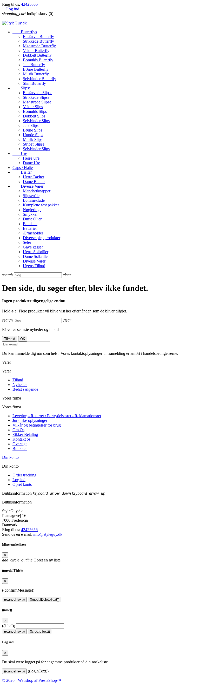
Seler (27, 242)
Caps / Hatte (22, 167)
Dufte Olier (32, 219)
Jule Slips (30, 125)
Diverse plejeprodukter (41, 237)
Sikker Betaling (25, 434)
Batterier (30, 228)
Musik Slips (32, 139)
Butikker (19, 448)
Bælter (22, 172)
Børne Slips (32, 130)
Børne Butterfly (36, 69)
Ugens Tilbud (34, 266)
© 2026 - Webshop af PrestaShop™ (31, 680)
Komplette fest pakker (41, 205)
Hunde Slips (33, 135)
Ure (19, 153)
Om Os (18, 430)
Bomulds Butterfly (38, 60)
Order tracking (24, 475)
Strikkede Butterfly (38, 41)
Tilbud (17, 380)
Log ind (18, 479)
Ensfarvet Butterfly (38, 36)
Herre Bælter (33, 177)
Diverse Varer (27, 186)
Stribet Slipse (33, 144)
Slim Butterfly (34, 83)
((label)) (8, 626)
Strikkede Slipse (36, 97)
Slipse (21, 88)
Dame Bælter (34, 181)
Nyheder (19, 384)
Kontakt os (21, 439)
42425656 (29, 4)
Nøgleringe (32, 209)
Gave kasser (33, 247)
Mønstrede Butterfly (39, 46)
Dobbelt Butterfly (37, 55)
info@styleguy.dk (47, 534)
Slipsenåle (31, 195)
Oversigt (19, 444)
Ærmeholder (33, 233)
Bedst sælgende (25, 389)
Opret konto (22, 484)
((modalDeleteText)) (44, 599)
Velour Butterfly (36, 50)
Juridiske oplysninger (29, 420)
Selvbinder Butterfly (39, 78)
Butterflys (24, 32)
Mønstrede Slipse (37, 102)
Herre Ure (31, 158)
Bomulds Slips (35, 111)
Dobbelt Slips (34, 116)
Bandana (30, 223)
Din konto (10, 457)
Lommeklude (34, 200)
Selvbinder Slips (36, 121)
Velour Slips (33, 106)
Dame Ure (31, 163)
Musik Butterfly (36, 74)
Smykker (30, 214)
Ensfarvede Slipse (37, 92)
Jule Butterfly (34, 64)
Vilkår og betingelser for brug (36, 425)
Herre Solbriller (35, 252)
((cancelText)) (14, 599)
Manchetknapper (36, 191)
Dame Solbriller (36, 256)
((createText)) (40, 631)
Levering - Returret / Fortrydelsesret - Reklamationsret (56, 416)
